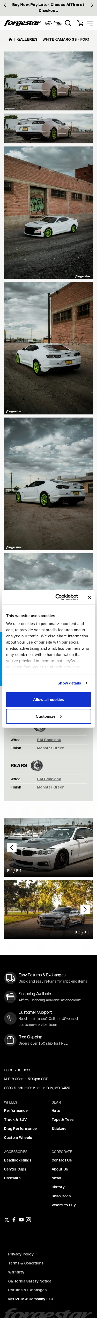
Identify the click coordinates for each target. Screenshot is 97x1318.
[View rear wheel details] (37, 765)
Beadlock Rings (18, 1160)
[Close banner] (89, 597)
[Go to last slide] (5, 5)
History (58, 1187)
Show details (69, 683)
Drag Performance (20, 1128)
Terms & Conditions (26, 1263)
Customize (45, 716)
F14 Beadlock (49, 740)
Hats (56, 1110)
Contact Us (62, 1160)
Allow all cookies (48, 699)
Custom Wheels (18, 1137)
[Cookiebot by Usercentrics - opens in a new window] (58, 597)
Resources (61, 1196)
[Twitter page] (6, 1219)
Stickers (59, 1128)
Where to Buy (64, 1205)
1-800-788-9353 (18, 1070)
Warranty (16, 1272)
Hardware (12, 1178)
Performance (16, 1110)
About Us (60, 1169)
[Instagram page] (28, 1219)
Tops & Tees (63, 1119)
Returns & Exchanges (27, 1290)
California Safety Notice (30, 1281)
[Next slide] (92, 5)
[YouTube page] (21, 1219)
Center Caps (15, 1169)
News (56, 1178)
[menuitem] (53, 23)
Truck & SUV (15, 1119)
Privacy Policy (21, 1254)
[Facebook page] (14, 1219)
